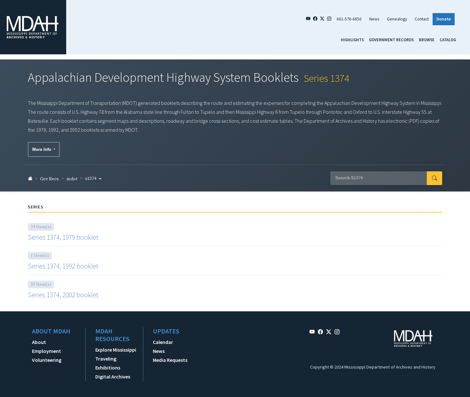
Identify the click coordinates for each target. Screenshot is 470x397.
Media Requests (170, 360)
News (374, 19)
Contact (422, 19)
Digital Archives (112, 376)
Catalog (448, 39)
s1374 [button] (91, 179)
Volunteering (46, 360)
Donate (443, 19)
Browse (427, 39)
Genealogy (397, 19)
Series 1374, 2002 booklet (63, 294)
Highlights (352, 39)
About (39, 342)
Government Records (391, 39)
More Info (42, 149)
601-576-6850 (349, 19)
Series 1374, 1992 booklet (63, 265)
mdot (72, 179)
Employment (46, 351)
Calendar (163, 342)
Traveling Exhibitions (107, 363)
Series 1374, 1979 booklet (63, 237)
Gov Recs (49, 179)
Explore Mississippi (115, 349)
